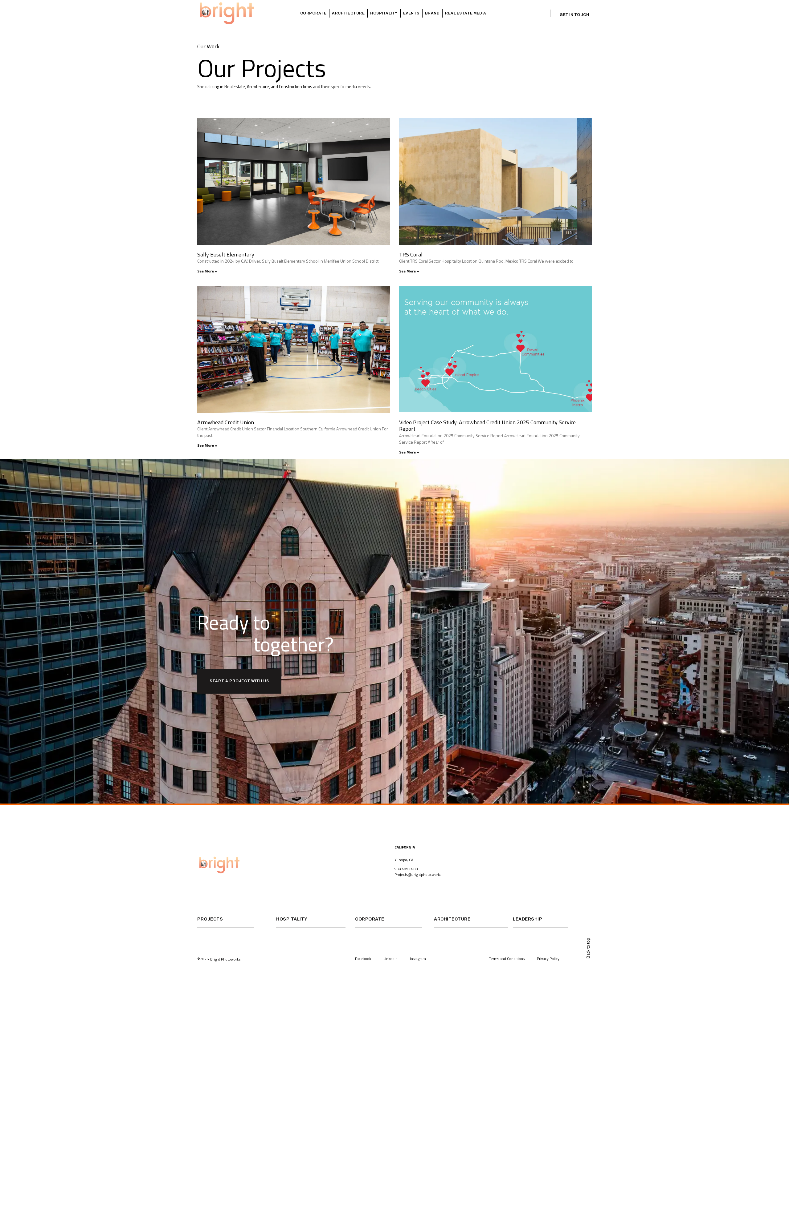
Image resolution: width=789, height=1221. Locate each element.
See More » (207, 271)
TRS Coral (411, 254)
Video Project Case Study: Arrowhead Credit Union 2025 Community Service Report (487, 425)
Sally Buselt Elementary (225, 254)
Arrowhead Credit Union (225, 422)
